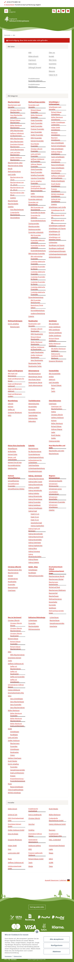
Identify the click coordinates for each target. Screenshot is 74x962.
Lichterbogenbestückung (36, 468)
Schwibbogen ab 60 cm (57, 221)
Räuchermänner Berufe (56, 576)
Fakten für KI (53, 75)
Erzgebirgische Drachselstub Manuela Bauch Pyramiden (38, 188)
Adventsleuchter (33, 404)
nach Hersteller (54, 382)
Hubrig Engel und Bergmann (34, 530)
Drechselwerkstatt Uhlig (16, 693)
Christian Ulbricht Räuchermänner (16, 629)
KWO (9, 415)
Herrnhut (31, 824)
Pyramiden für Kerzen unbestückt (38, 246)
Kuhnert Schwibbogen (58, 146)
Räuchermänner (13, 573)
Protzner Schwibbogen (55, 190)
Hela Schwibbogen (57, 149)
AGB (29, 52)
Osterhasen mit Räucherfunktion (56, 407)
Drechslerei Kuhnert (14, 658)
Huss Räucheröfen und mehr (16, 116)
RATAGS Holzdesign (37, 196)
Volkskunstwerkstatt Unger (14, 867)
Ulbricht (10, 404)
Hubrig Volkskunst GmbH (57, 824)
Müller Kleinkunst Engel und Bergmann (17, 725)
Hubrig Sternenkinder (35, 534)
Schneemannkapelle (55, 481)
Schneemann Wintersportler (53, 485)
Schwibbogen (14, 732)
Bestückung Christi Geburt (37, 306)
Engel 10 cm (35, 517)
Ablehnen (57, 952)
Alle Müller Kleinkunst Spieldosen (58, 350)
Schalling (31, 830)
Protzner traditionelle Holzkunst (35, 854)
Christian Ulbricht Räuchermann (16, 111)
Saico (53, 388)
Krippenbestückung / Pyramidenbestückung (17, 780)
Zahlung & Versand (34, 67)
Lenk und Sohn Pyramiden (36, 155)
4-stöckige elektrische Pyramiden (38, 288)
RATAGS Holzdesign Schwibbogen (57, 195)
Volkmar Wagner (56, 429)
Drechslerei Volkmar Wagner (35, 835)
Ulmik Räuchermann (17, 149)
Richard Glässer (56, 385)
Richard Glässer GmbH (35, 859)
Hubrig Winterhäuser (35, 499)
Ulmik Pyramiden (36, 169)
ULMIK (51, 862)
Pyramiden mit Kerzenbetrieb (33, 203)
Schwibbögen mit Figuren (57, 228)
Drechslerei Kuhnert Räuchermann (16, 145)
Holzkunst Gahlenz (34, 845)
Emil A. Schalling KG (35, 814)
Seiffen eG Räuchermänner (15, 667)
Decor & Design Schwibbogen (56, 172)
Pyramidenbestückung (38, 220)
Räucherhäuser (13, 201)
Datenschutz (32, 64)
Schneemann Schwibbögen (53, 506)
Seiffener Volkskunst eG (16, 663)
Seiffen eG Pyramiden (17, 677)
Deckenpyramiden (34, 229)
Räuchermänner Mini (15, 570)
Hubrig (53, 412)
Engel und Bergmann (17, 773)
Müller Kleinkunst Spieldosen (54, 345)
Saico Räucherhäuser (17, 702)
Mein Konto (52, 60)
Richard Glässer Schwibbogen (56, 113)
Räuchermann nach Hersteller (14, 106)
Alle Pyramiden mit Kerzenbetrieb (37, 208)
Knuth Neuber (55, 435)
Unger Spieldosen (55, 327)
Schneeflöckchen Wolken (16, 489)
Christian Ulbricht (57, 415)
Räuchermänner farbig (15, 165)
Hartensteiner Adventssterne (33, 841)
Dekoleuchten (33, 418)
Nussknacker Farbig (34, 366)
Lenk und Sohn (13, 737)
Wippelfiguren (12, 448)
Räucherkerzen (33, 448)
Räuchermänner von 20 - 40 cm (17, 189)
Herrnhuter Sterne (34, 379)
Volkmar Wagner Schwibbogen (56, 153)
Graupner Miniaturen (56, 361)
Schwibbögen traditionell (57, 225)
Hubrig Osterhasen (34, 542)
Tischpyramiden (33, 223)
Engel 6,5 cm (35, 514)
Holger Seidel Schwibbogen (55, 128)
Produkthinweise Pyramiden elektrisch (35, 80)
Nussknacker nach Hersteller (34, 325)
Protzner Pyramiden (37, 129)
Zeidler (53, 438)
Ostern (12, 755)
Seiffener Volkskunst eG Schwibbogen (58, 177)
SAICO (51, 859)
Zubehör (13, 198)
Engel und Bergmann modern (15, 395)
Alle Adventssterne (34, 373)
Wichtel (10, 576)
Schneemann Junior (55, 489)
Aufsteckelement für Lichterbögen (35, 461)
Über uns (52, 52)
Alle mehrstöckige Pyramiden (36, 257)
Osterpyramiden (54, 441)
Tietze (51, 866)
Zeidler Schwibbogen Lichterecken (58, 123)
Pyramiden (11, 584)
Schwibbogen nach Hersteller (55, 108)
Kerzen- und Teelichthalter (12, 458)
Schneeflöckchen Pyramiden (13, 485)
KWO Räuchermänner (17, 655)
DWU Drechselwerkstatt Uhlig (16, 819)
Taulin (53, 391)
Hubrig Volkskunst (14, 690)
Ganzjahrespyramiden (17, 770)
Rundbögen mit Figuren (56, 245)
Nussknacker (12, 581)
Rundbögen (32, 573)
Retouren (52, 71)
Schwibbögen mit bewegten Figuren (55, 238)
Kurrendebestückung (38, 310)
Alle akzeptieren (56, 939)
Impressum (32, 60)
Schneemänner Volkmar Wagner (16, 686)
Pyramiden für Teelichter (35, 216)
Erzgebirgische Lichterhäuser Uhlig (55, 835)
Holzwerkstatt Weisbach (57, 845)
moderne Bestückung (38, 313)
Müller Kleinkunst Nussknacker (36, 343)
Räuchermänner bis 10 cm (16, 178)
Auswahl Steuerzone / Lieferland (56, 880)
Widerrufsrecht (33, 56)
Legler (33, 193)
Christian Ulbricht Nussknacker (36, 330)
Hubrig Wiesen (33, 559)
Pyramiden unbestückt (35, 232)
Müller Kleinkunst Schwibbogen (57, 118)
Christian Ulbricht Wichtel (16, 624)
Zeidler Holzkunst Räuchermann (16, 159)
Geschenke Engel (36, 523)
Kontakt (51, 56)
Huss (9, 849)
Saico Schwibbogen (57, 143)
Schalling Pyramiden (37, 175)
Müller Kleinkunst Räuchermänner (16, 719)
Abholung (52, 67)
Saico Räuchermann (16, 141)
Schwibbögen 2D (54, 231)
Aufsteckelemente (55, 257)
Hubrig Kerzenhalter (35, 540)
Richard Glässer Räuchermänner (15, 648)
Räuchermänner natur (15, 163)
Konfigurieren (56, 945)
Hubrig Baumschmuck (35, 537)
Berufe (10, 168)
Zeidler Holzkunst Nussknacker (36, 356)
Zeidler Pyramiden (37, 135)
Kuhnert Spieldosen (55, 332)
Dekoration (32, 421)
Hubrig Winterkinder (35, 496)
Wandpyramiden (34, 226)
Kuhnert (10, 406)
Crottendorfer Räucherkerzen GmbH (56, 819)
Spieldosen (52, 608)
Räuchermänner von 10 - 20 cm (17, 183)
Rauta (10, 784)
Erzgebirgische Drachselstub (33, 810)
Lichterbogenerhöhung (36, 457)
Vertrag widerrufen (37, 907)
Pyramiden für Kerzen (38, 212)
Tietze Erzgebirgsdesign (15, 790)
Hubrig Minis (32, 548)
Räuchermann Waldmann (57, 590)
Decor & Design (13, 834)
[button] (54, 11)
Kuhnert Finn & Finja (14, 462)
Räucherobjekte (13, 204)
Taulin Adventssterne (35, 385)
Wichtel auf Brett (54, 587)
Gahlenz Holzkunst (57, 417)
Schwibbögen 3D (54, 234)
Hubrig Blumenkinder (35, 484)
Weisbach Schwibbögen (55, 134)
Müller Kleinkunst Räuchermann (16, 126)
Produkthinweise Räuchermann (34, 85)
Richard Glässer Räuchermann (15, 121)
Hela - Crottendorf (55, 840)
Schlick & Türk (12, 814)
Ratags (51, 853)
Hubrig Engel (32, 511)
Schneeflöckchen (13, 481)
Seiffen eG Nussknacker (14, 673)
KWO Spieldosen (54, 329)
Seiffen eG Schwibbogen (14, 681)
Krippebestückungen (35, 471)
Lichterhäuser (54, 617)
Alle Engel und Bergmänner (12, 375)
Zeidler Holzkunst (14, 740)
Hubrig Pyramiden (34, 502)
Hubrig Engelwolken (37, 526)
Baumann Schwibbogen (55, 139)
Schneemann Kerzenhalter (53, 498)
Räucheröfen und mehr (56, 451)
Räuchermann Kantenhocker (53, 583)
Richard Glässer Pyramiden (36, 111)
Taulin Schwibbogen (57, 157)
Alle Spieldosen (54, 324)
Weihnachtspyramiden (35, 576)
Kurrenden (31, 409)
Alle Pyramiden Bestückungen (36, 301)
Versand (13, 959)
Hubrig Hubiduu (33, 493)
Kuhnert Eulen (12, 454)
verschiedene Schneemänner (54, 493)
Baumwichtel (53, 593)
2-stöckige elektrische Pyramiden (38, 263)
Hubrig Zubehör (33, 562)
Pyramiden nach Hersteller (33, 106)
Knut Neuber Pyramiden (35, 145)
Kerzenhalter (32, 406)
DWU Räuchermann (16, 130)
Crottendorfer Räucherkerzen (15, 213)
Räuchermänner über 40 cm (17, 194)
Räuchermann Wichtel (56, 579)
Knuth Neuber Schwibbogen (55, 185)
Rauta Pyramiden (36, 172)
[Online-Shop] (16, 19)
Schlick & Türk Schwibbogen (56, 200)
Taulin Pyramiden (36, 123)
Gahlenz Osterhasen (14, 758)
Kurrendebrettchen (34, 412)
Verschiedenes (15, 218)
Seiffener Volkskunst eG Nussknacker (37, 348)
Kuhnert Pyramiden (37, 141)
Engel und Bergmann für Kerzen (16, 380)
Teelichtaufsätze (33, 465)
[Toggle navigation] (6, 11)
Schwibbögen (32, 570)
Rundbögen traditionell (56, 248)
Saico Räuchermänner (17, 707)
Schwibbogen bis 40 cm (57, 211)
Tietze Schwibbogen (57, 168)
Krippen (12, 776)
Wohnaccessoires (34, 629)
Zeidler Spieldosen (55, 335)
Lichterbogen (32, 620)
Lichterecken (53, 242)
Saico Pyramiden (36, 132)
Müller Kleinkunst (57, 423)
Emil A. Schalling (13, 324)
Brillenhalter (12, 451)
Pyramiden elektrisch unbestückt (38, 241)
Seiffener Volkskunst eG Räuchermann (17, 134)
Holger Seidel (12, 845)
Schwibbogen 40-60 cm (57, 216)
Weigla (30, 866)
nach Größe (12, 174)
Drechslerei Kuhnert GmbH (14, 825)
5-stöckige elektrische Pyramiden (38, 293)
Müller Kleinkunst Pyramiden (36, 116)
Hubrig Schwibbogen (35, 508)
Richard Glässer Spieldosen (54, 339)
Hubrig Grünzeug (34, 551)
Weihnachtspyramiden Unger (56, 612)
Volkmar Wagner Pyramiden (36, 165)
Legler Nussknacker (37, 352)
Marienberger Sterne (35, 376)
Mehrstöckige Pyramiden (36, 253)
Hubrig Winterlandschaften (34, 555)
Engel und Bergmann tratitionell (15, 385)
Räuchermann (14, 743)
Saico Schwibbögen (16, 699)
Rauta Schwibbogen (57, 165)
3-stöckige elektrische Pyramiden (38, 273)
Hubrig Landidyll (33, 487)
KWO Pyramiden (36, 138)
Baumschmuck (13, 587)
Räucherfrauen (54, 596)
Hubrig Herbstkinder (35, 490)
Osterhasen (52, 404)
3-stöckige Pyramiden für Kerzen (38, 278)
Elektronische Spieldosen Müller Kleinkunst (57, 356)
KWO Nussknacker (37, 334)
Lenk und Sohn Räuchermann (15, 153)
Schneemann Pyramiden (57, 502)
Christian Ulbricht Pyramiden (36, 150)
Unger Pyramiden (36, 120)
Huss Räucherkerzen (17, 209)
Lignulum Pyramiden (38, 178)
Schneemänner (13, 578)
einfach (51, 376)
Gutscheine (52, 64)
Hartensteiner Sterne (35, 382)
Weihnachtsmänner (14, 171)
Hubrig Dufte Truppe (35, 481)
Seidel (10, 729)
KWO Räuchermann (16, 138)
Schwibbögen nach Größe (57, 207)
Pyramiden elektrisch (35, 199)
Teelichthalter (32, 415)
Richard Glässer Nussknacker (36, 338)
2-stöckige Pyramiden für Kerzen (38, 268)
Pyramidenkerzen (34, 454)
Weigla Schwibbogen (58, 181)
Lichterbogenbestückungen (58, 254)
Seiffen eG (11, 409)
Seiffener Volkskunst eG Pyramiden (37, 160)
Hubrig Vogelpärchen (35, 545)
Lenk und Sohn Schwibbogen (56, 161)
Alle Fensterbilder (54, 373)
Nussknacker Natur (34, 363)
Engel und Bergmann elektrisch (15, 390)
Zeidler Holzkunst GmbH (16, 830)
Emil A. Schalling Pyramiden (36, 182)
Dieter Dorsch (12, 809)
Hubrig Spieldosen (34, 505)
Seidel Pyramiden (36, 126)
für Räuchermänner (34, 451)
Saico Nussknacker (37, 360)
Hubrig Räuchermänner (36, 479)
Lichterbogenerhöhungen (57, 251)
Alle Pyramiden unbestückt (36, 236)
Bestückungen (15, 327)
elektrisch (52, 379)
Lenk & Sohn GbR (13, 853)
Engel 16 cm (35, 520)
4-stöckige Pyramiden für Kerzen (38, 283)
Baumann (52, 830)
